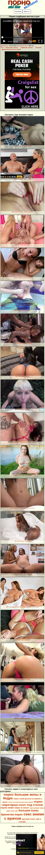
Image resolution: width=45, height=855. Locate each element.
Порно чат (27, 11)
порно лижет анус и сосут (15, 807)
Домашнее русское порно (11, 49)
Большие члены (12, 47)
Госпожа (38, 47)
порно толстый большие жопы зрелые (20, 802)
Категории (18, 11)
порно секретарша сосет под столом (22, 803)
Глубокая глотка (27, 47)
